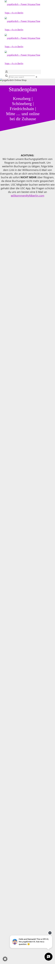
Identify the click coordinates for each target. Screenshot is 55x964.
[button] (5, 959)
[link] (36, 76)
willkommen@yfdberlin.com (27, 195)
